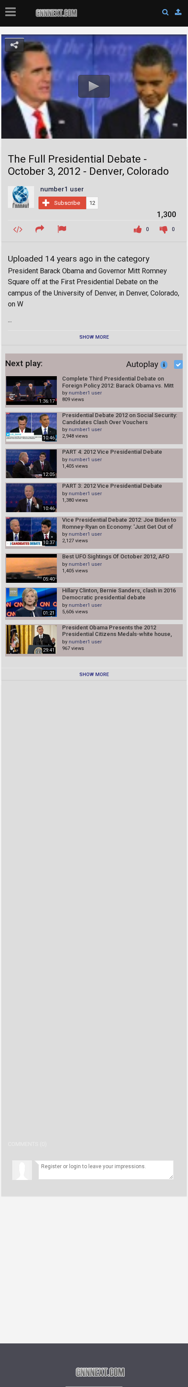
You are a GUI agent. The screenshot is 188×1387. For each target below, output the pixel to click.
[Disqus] (94, 800)
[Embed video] (19, 229)
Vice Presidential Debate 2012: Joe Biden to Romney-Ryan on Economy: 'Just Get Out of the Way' (119, 523)
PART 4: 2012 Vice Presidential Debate (112, 452)
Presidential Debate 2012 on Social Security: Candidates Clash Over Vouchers (119, 418)
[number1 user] (21, 196)
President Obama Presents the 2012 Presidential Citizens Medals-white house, (117, 631)
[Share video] (41, 229)
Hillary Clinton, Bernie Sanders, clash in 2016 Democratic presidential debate (119, 594)
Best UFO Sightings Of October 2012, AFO (115, 556)
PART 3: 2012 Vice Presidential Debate (112, 486)
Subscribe (67, 203)
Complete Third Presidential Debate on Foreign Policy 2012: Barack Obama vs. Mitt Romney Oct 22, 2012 (118, 382)
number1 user (85, 393)
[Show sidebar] (12, 9)
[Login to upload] (178, 12)
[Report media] (63, 229)
